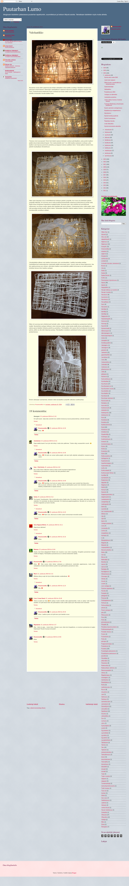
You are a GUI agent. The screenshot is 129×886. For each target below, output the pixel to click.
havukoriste (104, 297)
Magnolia (103, 542)
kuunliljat (103, 475)
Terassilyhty (104, 761)
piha (102, 612)
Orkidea (103, 578)
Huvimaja (103, 323)
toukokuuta (108, 145)
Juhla (102, 371)
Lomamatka (104, 528)
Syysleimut (104, 737)
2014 (104, 182)
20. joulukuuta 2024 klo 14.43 (58, 512)
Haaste (103, 282)
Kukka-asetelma (105, 456)
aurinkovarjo (104, 258)
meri (102, 554)
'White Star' (104, 232)
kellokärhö (104, 410)
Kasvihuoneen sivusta (107, 388)
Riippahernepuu (105, 675)
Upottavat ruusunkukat (11, 78)
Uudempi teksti (32, 704)
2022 (104, 161)
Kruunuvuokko (42, 428)
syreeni (103, 728)
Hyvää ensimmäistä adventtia (112, 126)
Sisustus (103, 713)
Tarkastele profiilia (116, 29)
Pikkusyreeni (104, 615)
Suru (102, 718)
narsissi (103, 564)
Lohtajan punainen (106, 523)
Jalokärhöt (104, 352)
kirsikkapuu (104, 436)
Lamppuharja (104, 501)
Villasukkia (104, 817)
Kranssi (103, 446)
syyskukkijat (104, 733)
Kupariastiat (104, 461)
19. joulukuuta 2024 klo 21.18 (48, 416)
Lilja (102, 516)
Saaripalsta (8, 77)
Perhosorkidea (105, 605)
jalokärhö (103, 350)
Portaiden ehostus (106, 632)
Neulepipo (104, 569)
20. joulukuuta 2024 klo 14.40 (58, 480)
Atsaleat (103, 256)
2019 (104, 169)
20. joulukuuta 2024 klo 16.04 (47, 549)
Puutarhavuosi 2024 (109, 92)
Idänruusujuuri (105, 330)
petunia (103, 607)
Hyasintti (103, 326)
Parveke (103, 591)
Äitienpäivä (104, 827)
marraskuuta (108, 129)
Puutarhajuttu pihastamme (108, 651)
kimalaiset (104, 432)
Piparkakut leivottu (109, 121)
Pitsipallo (103, 624)
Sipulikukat (104, 711)
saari (102, 694)
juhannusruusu (105, 369)
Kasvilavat (104, 396)
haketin (103, 285)
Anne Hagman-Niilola (40, 525)
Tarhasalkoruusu (105, 754)
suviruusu (104, 721)
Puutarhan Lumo (22, 8)
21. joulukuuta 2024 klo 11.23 (58, 585)
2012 (104, 188)
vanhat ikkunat (105, 807)
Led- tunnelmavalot (106, 511)
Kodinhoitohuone (105, 439)
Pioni (102, 617)
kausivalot (104, 405)
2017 (104, 175)
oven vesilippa (105, 586)
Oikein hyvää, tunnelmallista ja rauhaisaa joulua (112, 83)
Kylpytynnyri (104, 480)
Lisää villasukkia (108, 123)
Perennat (103, 598)
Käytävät (103, 492)
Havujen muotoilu (106, 292)
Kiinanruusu (104, 429)
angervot (103, 253)
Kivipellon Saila (9, 35)
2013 (104, 185)
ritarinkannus (104, 680)
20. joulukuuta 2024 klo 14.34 (58, 428)
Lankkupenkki (105, 504)
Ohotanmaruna (105, 574)
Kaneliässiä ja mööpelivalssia (112, 110)
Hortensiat (104, 321)
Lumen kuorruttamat (109, 118)
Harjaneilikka (104, 287)
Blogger (74, 873)
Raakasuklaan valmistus (108, 668)
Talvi (102, 747)
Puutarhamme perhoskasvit (108, 653)
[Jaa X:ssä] (70, 405)
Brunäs (103, 265)
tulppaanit (104, 781)
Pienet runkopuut (106, 610)
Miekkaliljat (104, 559)
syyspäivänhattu (105, 740)
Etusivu (62, 704)
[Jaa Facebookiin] (72, 405)
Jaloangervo (104, 345)
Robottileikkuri (105, 682)
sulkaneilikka (104, 716)
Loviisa (103, 530)
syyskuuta (108, 135)
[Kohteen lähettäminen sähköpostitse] (67, 405)
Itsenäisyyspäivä (106, 343)
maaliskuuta (108, 150)
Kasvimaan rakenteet (107, 398)
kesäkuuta (108, 142)
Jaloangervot (104, 347)
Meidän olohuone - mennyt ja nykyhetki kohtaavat (12, 66)
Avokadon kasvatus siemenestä (110, 263)
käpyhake (104, 482)
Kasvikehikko (105, 391)
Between (36, 549)
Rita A (35, 573)
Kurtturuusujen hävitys (107, 473)
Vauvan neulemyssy (106, 810)
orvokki (103, 583)
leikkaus (103, 513)
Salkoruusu (104, 697)
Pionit (102, 619)
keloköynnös (104, 415)
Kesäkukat (104, 420)
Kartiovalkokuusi (105, 379)
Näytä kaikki (20, 80)
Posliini (103, 634)
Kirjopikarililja (105, 434)
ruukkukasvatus (105, 687)
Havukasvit (104, 294)
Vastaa (35, 421)
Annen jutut (8, 40)
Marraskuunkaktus (106, 550)
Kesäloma (104, 422)
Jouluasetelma (105, 362)
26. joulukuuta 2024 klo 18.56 (53, 637)
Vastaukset (39, 425)
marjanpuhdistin (105, 547)
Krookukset (104, 451)
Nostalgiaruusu (105, 571)
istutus (103, 338)
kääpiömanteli (105, 497)
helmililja (103, 311)
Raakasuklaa (104, 665)
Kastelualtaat (105, 381)
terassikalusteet (105, 759)
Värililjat (103, 819)
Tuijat (102, 774)
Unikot (103, 795)
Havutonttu (104, 306)
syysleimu (104, 735)
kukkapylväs (104, 458)
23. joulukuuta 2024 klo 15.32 (58, 536)
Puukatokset (104, 646)
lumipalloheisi (105, 533)
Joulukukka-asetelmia (110, 97)
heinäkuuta (108, 140)
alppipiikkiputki (105, 239)
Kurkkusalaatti (105, 470)
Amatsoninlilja (105, 249)
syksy (103, 723)
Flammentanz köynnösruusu (109, 280)
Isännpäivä (104, 340)
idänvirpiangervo (105, 333)
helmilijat (103, 309)
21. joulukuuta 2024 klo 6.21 (45, 573)
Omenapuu (104, 576)
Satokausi (104, 699)
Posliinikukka (105, 636)
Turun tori (104, 790)
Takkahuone (104, 742)
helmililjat (103, 314)
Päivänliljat (104, 658)
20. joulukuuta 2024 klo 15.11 (55, 525)
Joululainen (37, 441)
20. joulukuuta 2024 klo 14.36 (58, 452)
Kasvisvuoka (104, 400)
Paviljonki (104, 593)
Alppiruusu (104, 241)
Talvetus (103, 745)
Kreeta (103, 448)
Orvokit (103, 581)
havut (102, 304)
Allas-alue (104, 237)
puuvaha (103, 656)
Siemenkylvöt (105, 706)
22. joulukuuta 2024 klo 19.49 (54, 598)
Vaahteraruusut (105, 800)
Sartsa (35, 497)
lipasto (103, 521)
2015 (104, 180)
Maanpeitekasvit (105, 540)
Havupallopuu (105, 302)
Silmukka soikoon (10, 60)
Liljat (102, 518)
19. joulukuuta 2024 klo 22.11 (49, 441)
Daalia (103, 270)
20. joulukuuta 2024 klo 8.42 (52, 467)
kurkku (103, 468)
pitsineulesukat (105, 622)
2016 (104, 177)
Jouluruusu (104, 367)
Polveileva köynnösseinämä (109, 627)
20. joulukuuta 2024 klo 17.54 (53, 561)
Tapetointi (104, 749)
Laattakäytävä (105, 499)
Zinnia (103, 824)
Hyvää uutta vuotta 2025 (111, 77)
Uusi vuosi (104, 798)
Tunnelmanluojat (105, 783)
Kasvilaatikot (104, 393)
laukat (103, 506)
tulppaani (103, 778)
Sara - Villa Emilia (39, 467)
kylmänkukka (105, 477)
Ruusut (103, 689)
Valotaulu (103, 805)
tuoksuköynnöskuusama (108, 786)
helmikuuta (108, 153)
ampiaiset (104, 251)
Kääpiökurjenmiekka (106, 494)
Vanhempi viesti (92, 704)
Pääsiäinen (104, 663)
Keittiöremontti (105, 408)
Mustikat (103, 562)
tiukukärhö (104, 766)
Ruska (103, 684)
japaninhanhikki (105, 355)
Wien (102, 822)
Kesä (102, 417)
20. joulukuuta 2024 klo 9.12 (45, 497)
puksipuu (103, 641)
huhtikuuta (108, 148)
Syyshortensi (105, 730)
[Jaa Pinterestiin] (74, 405)
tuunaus (103, 793)
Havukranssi (107, 113)
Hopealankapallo (105, 318)
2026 (104, 67)
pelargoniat (104, 595)
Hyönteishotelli (105, 328)
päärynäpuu (104, 660)
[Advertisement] (62, 687)
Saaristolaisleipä (108, 86)
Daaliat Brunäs (105, 275)
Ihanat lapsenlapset (106, 335)
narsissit (103, 566)
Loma (102, 525)
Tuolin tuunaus (105, 788)
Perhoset (103, 603)
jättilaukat (104, 374)
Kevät (103, 427)
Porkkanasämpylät (106, 629)
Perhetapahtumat (106, 600)
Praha (103, 639)
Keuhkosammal (105, 424)
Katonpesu (104, 403)
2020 (104, 167)
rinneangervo (104, 677)
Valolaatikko (107, 89)
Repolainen (37, 624)
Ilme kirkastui (8, 36)
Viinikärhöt (104, 812)
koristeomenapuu (106, 444)
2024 (104, 73)
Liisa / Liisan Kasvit (39, 598)
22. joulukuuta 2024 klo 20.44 (58, 612)
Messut (103, 557)
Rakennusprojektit (106, 670)
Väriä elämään (9, 61)
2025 (104, 70)
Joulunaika (104, 364)
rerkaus (103, 672)
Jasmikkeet (104, 357)
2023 (104, 159)
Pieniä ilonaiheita (9, 47)
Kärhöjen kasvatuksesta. (109, 196)
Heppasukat (104, 316)
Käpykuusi (104, 485)
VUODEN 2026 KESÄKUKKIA (12, 52)
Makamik (103, 545)
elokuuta (107, 137)
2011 (104, 190)
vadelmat (103, 802)
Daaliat (103, 273)
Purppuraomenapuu (106, 644)
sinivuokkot (104, 709)
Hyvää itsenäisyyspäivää (111, 116)
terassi (103, 757)
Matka (103, 552)
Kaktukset (104, 376)
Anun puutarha (9, 30)
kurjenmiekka (105, 465)
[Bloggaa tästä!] (68, 405)
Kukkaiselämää (9, 70)
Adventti (103, 234)
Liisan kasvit (8, 46)
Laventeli (103, 509)
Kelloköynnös (105, 412)
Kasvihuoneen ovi (106, 386)
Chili (102, 268)
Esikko (103, 277)
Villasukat (104, 814)
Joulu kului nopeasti (109, 80)
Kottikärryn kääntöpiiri (11, 50)
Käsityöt (103, 489)
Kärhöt (103, 487)
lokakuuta (107, 132)
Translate (16, 22)
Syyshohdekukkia (9, 32)
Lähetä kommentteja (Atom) (37, 708)
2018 (104, 172)
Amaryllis (103, 246)
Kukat (103, 453)
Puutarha (103, 648)
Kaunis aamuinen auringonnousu (113, 108)
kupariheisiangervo (106, 463)
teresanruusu (104, 764)
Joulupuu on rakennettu (110, 94)
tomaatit (103, 769)
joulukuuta (108, 75)
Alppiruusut (104, 244)
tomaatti (103, 771)
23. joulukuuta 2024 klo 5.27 (48, 624)
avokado (103, 261)
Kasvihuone (104, 384)
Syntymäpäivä (105, 725)
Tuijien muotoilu (105, 776)
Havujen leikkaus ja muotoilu (109, 290)
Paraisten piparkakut (107, 588)
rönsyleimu (104, 692)
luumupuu (104, 535)
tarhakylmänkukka (106, 752)
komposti (103, 441)
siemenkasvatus (105, 701)
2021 (104, 164)
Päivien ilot (8, 64)
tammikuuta (108, 155)
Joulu (102, 359)
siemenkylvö (104, 704)
